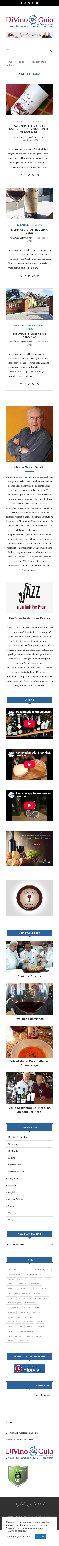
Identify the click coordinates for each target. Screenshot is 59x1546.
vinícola (11, 1341)
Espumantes (39, 1293)
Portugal (37, 1312)
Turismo (29, 1327)
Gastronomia (17, 326)
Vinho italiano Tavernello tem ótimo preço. (29, 1063)
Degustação (21, 1284)
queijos (11, 1317)
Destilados (13, 1150)
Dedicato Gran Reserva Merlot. (29, 231)
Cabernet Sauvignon (34, 1274)
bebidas (27, 1270)
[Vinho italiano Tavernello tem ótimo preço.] (29, 1027)
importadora (30, 1303)
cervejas (22, 1279)
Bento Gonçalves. (42, 1270)
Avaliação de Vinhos (29, 1019)
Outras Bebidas (23, 121)
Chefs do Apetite (29, 976)
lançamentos (13, 1308)
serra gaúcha (13, 1322)
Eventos (12, 1157)
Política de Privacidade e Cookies (22, 1432)
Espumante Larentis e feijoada (30, 335)
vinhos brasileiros (26, 1331)
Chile (10, 1284)
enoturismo (13, 1293)
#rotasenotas (13, 1270)
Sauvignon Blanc (32, 1317)
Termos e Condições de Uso (19, 1439)
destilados (35, 1284)
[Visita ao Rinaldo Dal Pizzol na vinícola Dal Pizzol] (29, 1073)
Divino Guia (26, 1289)
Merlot (38, 1308)
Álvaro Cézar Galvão (26, 136)
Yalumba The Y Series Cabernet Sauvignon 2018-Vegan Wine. (29, 129)
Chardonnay (36, 1279)
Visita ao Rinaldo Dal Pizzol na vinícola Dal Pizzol (29, 1110)
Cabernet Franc (14, 1274)
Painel (11, 1206)
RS (19, 1317)
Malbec (27, 1308)
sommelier (28, 1322)
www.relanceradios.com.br (20, 667)
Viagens (12, 1212)
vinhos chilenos (14, 1336)
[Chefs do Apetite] (29, 942)
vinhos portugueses (34, 1336)
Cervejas (12, 1143)
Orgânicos (13, 1192)
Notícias (12, 1185)
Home (9, 62)
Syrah (39, 1322)
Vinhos (39, 121)
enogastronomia (42, 1289)
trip (20, 1327)
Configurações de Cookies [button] (20, 1536)
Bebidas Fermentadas (19, 1136)
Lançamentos (24, 225)
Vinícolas (24, 1341)
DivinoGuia (12, 1289)
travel (11, 1327)
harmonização (41, 1298)
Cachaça (11, 1279)
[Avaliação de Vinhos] (29, 984)
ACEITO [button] (40, 1536)
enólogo (26, 1293)
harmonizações (14, 1303)
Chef (48, 1279)
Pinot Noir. (23, 1312)
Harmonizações (36, 326)
